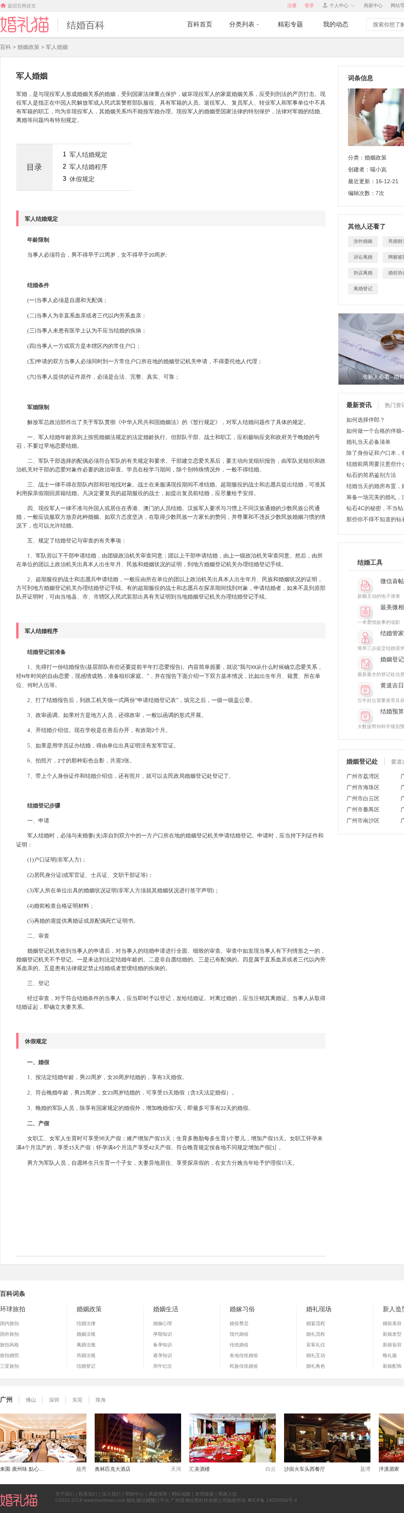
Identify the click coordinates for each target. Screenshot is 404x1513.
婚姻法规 (86, 1334)
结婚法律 (86, 1323)
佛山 (31, 1400)
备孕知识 (162, 1345)
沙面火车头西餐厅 (304, 1469)
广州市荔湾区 (363, 776)
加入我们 (111, 1494)
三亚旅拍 (9, 1366)
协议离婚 (363, 273)
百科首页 (199, 24)
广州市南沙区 (363, 820)
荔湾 (365, 1469)
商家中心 (373, 5)
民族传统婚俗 (244, 1366)
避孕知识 (162, 1355)
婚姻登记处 (362, 761)
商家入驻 (227, 1494)
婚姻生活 (165, 1309)
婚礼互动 (315, 1355)
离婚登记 (363, 288)
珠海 (100, 1400)
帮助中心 (134, 1494)
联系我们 (88, 1494)
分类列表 (241, 24)
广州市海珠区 (363, 787)
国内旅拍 (9, 1323)
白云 (271, 1469)
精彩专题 (290, 24)
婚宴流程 (315, 1323)
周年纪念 (162, 1366)
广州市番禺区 (363, 809)
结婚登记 (86, 1366)
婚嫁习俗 (242, 1309)
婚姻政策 (89, 1309)
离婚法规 (86, 1345)
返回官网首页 (21, 6)
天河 (176, 1469)
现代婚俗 (239, 1334)
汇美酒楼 (199, 1469)
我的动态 (335, 24)
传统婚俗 (239, 1345)
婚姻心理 (162, 1323)
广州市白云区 (363, 798)
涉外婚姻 (363, 241)
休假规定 (82, 179)
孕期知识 (162, 1334)
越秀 (81, 1469)
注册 (292, 5)
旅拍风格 (9, 1345)
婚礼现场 (318, 1309)
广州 (6, 1399)
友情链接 (204, 1494)
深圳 (54, 1400)
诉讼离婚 (363, 257)
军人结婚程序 (88, 166)
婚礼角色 (315, 1366)
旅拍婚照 (9, 1355)
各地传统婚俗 (244, 1355)
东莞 (77, 1400)
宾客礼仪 (315, 1345)
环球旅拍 (12, 1309)
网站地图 (181, 1494)
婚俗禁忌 (239, 1323)
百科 (5, 47)
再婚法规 (86, 1355)
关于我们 (64, 1494)
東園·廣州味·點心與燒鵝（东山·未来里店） (23, 1469)
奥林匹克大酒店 (113, 1469)
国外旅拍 (9, 1334)
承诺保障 (157, 1494)
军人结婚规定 (88, 154)
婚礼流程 (315, 1334)
